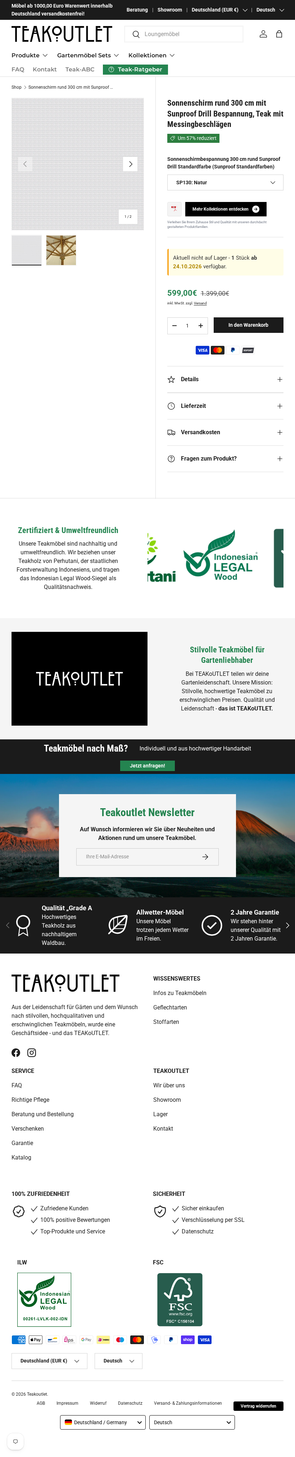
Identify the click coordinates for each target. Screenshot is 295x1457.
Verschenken (28, 1128)
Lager (160, 1114)
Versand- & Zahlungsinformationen (188, 1403)
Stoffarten (166, 1021)
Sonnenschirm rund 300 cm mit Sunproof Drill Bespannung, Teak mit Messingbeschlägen (71, 87)
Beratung (137, 10)
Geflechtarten (170, 1007)
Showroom (170, 10)
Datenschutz (130, 1403)
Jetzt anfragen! (147, 766)
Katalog (21, 1157)
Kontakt (45, 69)
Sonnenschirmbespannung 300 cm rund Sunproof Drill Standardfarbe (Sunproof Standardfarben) (223, 163)
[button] (279, 34)
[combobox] (184, 34)
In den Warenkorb (248, 325)
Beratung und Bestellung (43, 1114)
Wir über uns (169, 1085)
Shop (17, 87)
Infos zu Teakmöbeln (179, 993)
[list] (78, 164)
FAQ (18, 69)
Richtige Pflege (30, 1099)
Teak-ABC (79, 69)
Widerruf (98, 1403)
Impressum (67, 1403)
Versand (200, 303)
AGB (41, 1403)
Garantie (22, 1143)
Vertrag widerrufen (258, 1406)
